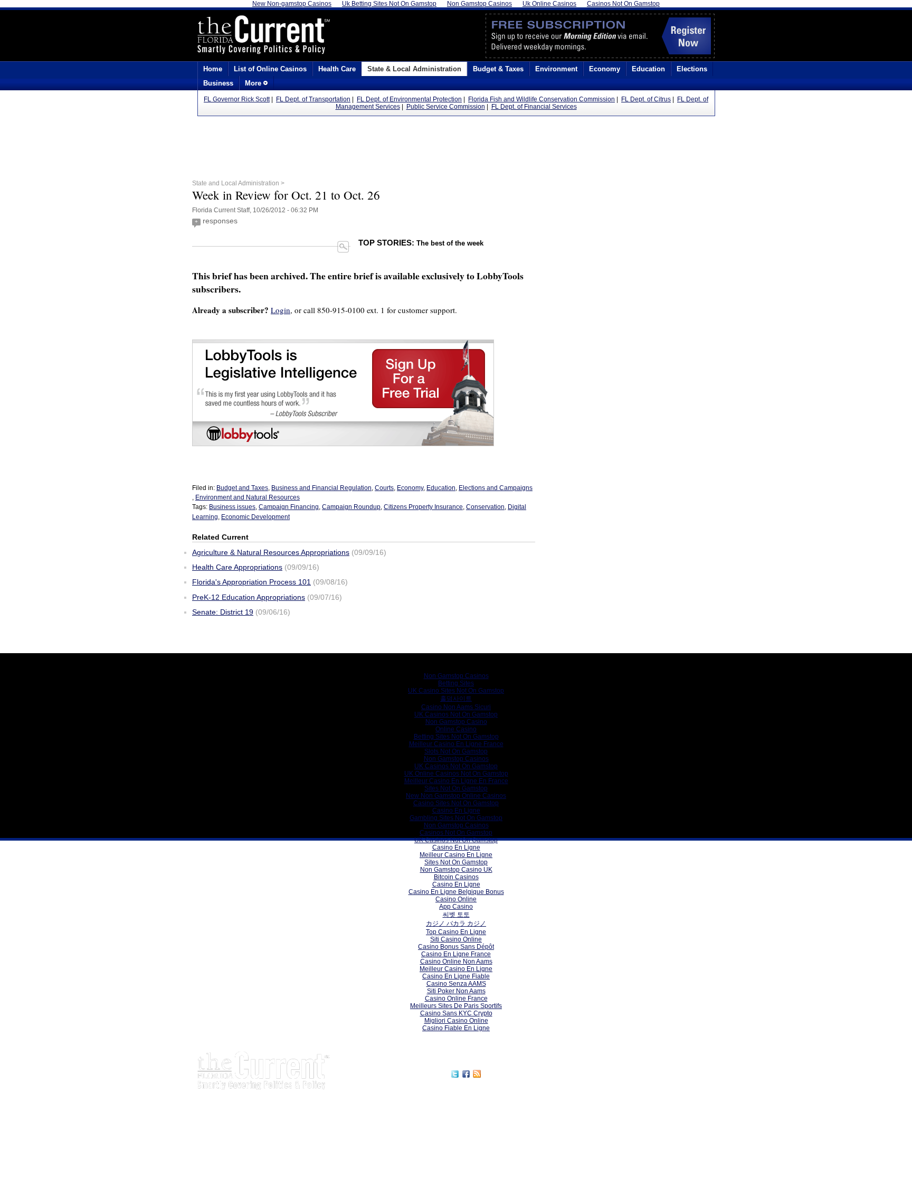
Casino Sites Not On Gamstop (456, 803)
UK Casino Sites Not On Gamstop (456, 690)
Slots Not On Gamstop (456, 751)
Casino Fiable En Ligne (456, 1028)
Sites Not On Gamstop (456, 788)
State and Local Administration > (238, 183)
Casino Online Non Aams (456, 961)
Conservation (485, 507)
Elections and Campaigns (496, 488)
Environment (556, 69)
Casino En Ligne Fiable (456, 976)
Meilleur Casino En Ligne (456, 855)
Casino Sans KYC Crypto (456, 1013)
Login (280, 310)
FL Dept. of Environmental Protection (409, 99)
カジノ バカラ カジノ (456, 923)
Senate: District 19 (222, 612)
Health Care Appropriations (237, 567)
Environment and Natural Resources (247, 497)
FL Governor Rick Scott (237, 99)
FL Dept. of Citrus (646, 99)
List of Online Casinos (270, 69)
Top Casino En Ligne (456, 932)
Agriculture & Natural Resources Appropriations (270, 552)
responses (220, 220)
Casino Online (456, 899)
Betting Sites (456, 683)
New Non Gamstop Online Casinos (456, 795)
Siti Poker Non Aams (456, 991)
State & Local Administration (414, 69)
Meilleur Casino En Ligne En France (456, 781)
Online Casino (456, 729)
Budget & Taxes (498, 69)
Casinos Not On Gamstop (456, 832)
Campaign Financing (289, 507)
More (254, 83)
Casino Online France (456, 998)
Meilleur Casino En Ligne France (456, 744)
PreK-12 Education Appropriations (248, 597)
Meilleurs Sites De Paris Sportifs (456, 1006)
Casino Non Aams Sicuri (456, 707)
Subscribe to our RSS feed (528, 1072)
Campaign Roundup (351, 507)
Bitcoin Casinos (456, 877)
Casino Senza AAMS (456, 983)
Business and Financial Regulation (321, 488)
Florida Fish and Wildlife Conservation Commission (541, 99)
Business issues (232, 507)
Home (212, 69)
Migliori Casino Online (456, 1020)
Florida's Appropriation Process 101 (251, 582)
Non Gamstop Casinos (456, 676)
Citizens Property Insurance (423, 507)
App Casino (456, 906)
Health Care (337, 69)
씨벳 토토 (456, 914)
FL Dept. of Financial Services (534, 106)
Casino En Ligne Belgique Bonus (456, 892)
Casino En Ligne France (456, 954)
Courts (384, 488)
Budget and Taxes (242, 488)
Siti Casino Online (456, 939)
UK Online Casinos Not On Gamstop (456, 773)
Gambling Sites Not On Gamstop (456, 818)
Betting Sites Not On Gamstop (456, 736)
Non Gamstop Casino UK (456, 869)
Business (218, 83)
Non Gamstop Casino (456, 722)
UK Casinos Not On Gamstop (456, 714)
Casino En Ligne (456, 810)
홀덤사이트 (456, 698)
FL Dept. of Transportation (313, 99)
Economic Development (255, 517)
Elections (692, 69)
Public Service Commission (445, 106)
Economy (604, 69)
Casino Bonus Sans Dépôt (456, 946)
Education (648, 69)
